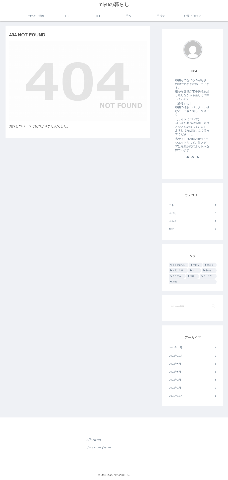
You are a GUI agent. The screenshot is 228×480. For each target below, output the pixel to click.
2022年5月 (192, 371)
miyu (192, 70)
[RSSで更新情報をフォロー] (198, 157)
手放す (192, 221)
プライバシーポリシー (98, 447)
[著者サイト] (188, 157)
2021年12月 (192, 395)
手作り (192, 213)
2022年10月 (192, 355)
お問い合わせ (93, 439)
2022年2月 (192, 379)
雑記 (192, 229)
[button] (213, 306)
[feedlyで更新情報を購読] (193, 157)
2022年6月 (192, 363)
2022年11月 (192, 347)
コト (192, 205)
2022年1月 (192, 387)
